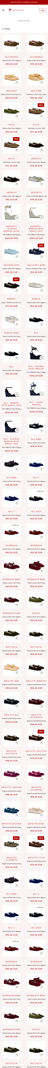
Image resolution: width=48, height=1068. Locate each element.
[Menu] (3, 10)
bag (42, 10)
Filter (7, 29)
